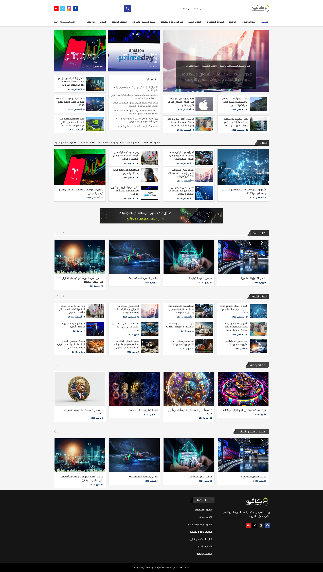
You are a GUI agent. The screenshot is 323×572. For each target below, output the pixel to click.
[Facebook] (75, 8)
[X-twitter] (254, 525)
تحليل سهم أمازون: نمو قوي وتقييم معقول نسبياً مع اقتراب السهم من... (137, 58)
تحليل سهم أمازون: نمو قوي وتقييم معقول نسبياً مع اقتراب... (125, 190)
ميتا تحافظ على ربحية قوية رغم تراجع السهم (138, 126)
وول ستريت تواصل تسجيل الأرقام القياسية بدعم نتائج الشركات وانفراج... (126, 155)
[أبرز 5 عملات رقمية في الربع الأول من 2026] (243, 389)
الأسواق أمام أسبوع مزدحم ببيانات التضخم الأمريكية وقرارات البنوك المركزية (180, 122)
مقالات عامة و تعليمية (172, 22)
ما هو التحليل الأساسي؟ (253, 278)
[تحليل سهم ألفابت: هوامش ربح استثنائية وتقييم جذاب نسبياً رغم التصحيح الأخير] (258, 104)
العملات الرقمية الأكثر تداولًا (143, 410)
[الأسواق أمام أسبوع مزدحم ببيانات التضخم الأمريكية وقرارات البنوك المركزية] (204, 124)
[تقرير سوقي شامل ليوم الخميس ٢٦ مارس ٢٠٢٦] (204, 346)
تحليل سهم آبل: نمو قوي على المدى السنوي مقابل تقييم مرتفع (181, 101)
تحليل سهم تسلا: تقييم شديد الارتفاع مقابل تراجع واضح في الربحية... (83, 58)
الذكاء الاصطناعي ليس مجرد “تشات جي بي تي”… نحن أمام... (125, 326)
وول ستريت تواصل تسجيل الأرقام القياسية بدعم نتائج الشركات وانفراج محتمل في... (136, 119)
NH (151, 67)
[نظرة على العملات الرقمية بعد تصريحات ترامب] (80, 389)
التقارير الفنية (194, 22)
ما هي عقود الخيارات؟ (200, 278)
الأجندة (232, 22)
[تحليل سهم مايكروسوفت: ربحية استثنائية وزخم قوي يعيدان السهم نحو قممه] (258, 124)
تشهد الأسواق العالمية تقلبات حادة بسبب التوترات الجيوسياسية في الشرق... (126, 344)
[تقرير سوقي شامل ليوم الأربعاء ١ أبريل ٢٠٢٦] (95, 329)
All (64, 232)
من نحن (91, 22)
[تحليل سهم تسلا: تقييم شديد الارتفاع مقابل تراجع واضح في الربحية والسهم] (79, 167)
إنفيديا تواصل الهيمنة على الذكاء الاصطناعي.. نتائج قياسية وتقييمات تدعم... (72, 121)
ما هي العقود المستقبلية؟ (143, 278)
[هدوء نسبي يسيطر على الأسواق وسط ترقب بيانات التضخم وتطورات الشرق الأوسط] (204, 175)
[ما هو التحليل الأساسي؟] (243, 257)
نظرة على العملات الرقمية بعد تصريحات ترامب (83, 412)
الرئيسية (265, 22)
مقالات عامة (260, 233)
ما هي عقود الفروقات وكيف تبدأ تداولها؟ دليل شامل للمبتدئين (81, 280)
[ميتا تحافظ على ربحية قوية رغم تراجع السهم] (149, 175)
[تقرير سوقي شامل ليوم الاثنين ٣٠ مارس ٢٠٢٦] (258, 346)
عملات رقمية (257, 364)
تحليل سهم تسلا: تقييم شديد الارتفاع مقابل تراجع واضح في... (80, 191)
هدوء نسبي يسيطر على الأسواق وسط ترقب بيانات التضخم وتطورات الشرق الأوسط (216, 74)
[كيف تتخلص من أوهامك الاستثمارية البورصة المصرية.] (204, 329)
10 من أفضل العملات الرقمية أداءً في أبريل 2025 (190, 412)
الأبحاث (103, 22)
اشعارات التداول (248, 22)
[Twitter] (62, 8)
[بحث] (127, 8)
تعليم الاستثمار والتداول (144, 22)
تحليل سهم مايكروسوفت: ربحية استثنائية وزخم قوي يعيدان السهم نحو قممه (235, 122)
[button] (167, 61)
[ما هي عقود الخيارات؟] (189, 257)
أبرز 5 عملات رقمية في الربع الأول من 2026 (244, 410)
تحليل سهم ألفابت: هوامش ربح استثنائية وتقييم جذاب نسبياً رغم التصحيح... (234, 101)
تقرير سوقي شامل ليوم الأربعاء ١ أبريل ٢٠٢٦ (73, 325)
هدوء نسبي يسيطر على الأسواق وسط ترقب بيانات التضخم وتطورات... (181, 173)
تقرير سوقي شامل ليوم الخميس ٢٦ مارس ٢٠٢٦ (182, 343)
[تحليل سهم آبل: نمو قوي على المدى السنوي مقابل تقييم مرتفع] (204, 104)
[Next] (58, 233)
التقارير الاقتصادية (215, 22)
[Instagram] (69, 8)
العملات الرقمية (119, 22)
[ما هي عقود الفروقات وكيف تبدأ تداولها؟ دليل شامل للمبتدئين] (80, 257)
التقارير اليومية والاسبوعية (111, 142)
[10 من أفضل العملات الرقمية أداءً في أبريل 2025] (189, 389)
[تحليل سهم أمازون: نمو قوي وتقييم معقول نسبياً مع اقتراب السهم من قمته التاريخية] (149, 193)
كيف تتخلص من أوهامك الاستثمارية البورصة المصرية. (180, 325)
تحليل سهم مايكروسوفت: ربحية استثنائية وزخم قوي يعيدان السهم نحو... (181, 155)
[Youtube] (56, 8)
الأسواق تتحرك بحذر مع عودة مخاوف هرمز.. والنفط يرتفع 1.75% (135, 88)
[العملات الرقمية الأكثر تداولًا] (134, 389)
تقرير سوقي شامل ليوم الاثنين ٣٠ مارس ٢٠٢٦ (236, 343)
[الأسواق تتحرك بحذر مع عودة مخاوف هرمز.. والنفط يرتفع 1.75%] (95, 104)
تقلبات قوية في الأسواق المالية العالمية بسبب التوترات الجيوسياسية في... (70, 344)
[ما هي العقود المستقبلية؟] (134, 257)
